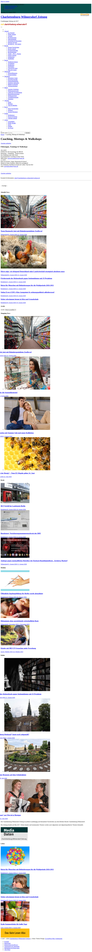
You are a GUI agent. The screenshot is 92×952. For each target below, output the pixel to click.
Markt (6, 87)
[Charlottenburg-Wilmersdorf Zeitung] (5, 29)
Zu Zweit (10, 128)
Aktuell (6, 31)
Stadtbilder (11, 58)
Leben (6, 120)
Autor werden (8, 9)
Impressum (7, 943)
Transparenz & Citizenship (11, 946)
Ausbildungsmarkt (13, 97)
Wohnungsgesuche (13, 91)
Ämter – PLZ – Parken (14, 54)
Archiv (3, 309)
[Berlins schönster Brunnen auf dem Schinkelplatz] (27, 771)
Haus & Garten (12, 70)
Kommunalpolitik (13, 50)
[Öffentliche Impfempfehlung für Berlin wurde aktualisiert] (15, 590)
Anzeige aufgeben (6, 143)
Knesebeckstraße (13, 79)
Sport (9, 125)
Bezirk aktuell (12, 49)
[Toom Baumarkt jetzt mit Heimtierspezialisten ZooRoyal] (24, 227)
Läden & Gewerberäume (15, 92)
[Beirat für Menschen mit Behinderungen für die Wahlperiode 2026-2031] (15, 866)
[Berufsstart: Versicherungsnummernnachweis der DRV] (15, 530)
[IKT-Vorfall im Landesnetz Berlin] (15, 502)
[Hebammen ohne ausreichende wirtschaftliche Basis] (15, 617)
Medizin (10, 104)
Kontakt (6, 941)
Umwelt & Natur (13, 68)
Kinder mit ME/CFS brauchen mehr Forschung (18, 648)
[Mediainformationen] (14, 840)
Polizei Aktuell (12, 55)
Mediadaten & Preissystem (11, 948)
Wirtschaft (7, 71)
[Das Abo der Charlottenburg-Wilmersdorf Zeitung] (15, 937)
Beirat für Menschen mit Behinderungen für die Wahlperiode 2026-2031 (27, 285)
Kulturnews (11, 115)
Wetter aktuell (12, 34)
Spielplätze (11, 66)
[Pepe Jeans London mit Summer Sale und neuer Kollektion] (27, 429)
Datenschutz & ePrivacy (11, 945)
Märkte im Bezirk (13, 84)
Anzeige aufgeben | (9, 8)
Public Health (12, 123)
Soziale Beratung (13, 112)
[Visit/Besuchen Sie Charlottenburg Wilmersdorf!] (14, 25)
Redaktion (4, 282)
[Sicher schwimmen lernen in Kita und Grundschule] (15, 893)
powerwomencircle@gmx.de (16, 158)
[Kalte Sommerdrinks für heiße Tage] (15, 921)
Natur (9, 102)
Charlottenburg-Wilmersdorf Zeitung (24, 16)
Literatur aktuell (12, 118)
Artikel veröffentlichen (10, 6)
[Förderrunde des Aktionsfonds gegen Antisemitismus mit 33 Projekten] (27, 690)
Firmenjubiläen (12, 75)
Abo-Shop (7, 949)
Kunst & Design (12, 116)
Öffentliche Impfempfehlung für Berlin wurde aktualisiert (22, 593)
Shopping (7, 76)
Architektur (11, 63)
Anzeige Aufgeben (13, 89)
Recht (6, 107)
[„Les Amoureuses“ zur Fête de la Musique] (27, 811)
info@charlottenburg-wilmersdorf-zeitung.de (27, 178)
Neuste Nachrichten (13, 47)
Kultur (6, 113)
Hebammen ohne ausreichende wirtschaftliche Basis (20, 621)
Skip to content (5, 1)
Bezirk (6, 46)
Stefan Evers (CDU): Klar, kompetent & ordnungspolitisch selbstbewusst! (27, 292)
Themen (6, 100)
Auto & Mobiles (12, 105)
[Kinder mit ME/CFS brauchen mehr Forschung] (15, 645)
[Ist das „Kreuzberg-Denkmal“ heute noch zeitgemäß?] (27, 731)
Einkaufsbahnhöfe (13, 81)
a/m (2, 927)
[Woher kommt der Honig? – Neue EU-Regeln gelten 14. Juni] (27, 470)
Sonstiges (10, 99)
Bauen (6, 60)
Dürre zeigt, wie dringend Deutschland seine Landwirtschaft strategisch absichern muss (33, 271)
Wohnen (10, 110)
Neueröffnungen (12, 73)
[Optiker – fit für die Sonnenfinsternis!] (27, 389)
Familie (10, 126)
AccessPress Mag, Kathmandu (53, 938)
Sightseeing (11, 57)
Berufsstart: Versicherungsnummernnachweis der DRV (21, 533)
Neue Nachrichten (13, 108)
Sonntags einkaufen (13, 83)
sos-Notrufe (11, 33)
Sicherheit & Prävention (14, 41)
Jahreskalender (12, 39)
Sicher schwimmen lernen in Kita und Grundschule (19, 299)
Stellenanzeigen (12, 96)
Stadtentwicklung (13, 62)
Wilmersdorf (4, 234)
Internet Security (12, 42)
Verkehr (10, 36)
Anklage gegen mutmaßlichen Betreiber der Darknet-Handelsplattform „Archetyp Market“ (34, 561)
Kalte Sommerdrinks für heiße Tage (14, 924)
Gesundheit (11, 121)
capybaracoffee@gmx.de (11, 166)
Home (2, 134)
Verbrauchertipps (13, 86)
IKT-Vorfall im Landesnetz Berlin (13, 506)
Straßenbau (11, 65)
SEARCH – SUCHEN (14, 44)
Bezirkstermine (12, 37)
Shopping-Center (13, 78)
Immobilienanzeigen (13, 94)
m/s (2, 652)
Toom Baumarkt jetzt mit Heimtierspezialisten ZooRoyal (21, 231)
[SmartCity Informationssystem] (84, 15)
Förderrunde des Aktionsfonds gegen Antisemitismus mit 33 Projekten (26, 278)
